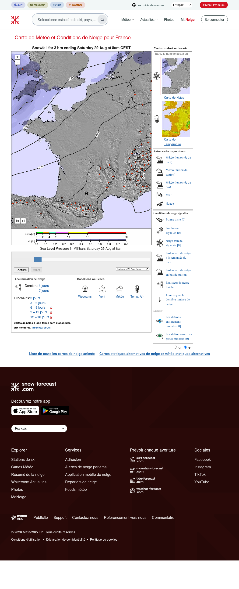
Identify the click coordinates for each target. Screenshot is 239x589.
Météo (126, 19)
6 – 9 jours (38, 307)
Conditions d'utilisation (26, 539)
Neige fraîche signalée (174, 242)
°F (189, 347)
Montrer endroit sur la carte (170, 48)
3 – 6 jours (38, 302)
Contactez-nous (85, 517)
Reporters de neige (81, 481)
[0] (183, 219)
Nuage (170, 203)
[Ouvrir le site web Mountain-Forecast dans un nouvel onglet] (37, 5)
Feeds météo (76, 489)
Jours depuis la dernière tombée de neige (178, 299)
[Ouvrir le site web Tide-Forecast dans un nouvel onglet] (57, 5)
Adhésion (73, 459)
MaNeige (18, 496)
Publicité (40, 517)
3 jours (44, 285)
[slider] (38, 259)
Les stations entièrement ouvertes (173, 321)
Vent (102, 296)
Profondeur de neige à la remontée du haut (178, 257)
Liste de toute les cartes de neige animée (62, 353)
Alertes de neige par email (87, 467)
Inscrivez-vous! (41, 327)
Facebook (202, 459)
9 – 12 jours (38, 312)
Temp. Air (137, 296)
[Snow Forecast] (16, 19)
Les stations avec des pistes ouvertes (179, 336)
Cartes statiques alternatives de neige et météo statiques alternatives (154, 353)
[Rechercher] (102, 19)
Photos (169, 19)
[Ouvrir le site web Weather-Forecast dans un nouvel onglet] (75, 5)
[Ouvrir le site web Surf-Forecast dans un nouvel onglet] (18, 5)
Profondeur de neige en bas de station (178, 272)
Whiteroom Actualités (28, 481)
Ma (188, 19)
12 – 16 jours (39, 316)
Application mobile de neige (88, 474)
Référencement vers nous (125, 517)
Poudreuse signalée (172, 230)
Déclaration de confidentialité (65, 539)
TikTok (200, 474)
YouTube (201, 481)
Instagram (202, 467)
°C (179, 347)
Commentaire (163, 517)
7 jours (44, 290)
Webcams (85, 296)
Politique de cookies (103, 539)
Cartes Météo (22, 467)
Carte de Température (172, 141)
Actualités (147, 19)
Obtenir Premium (214, 5)
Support (60, 517)
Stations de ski (23, 459)
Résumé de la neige (28, 474)
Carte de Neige (174, 97)
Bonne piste (173, 219)
